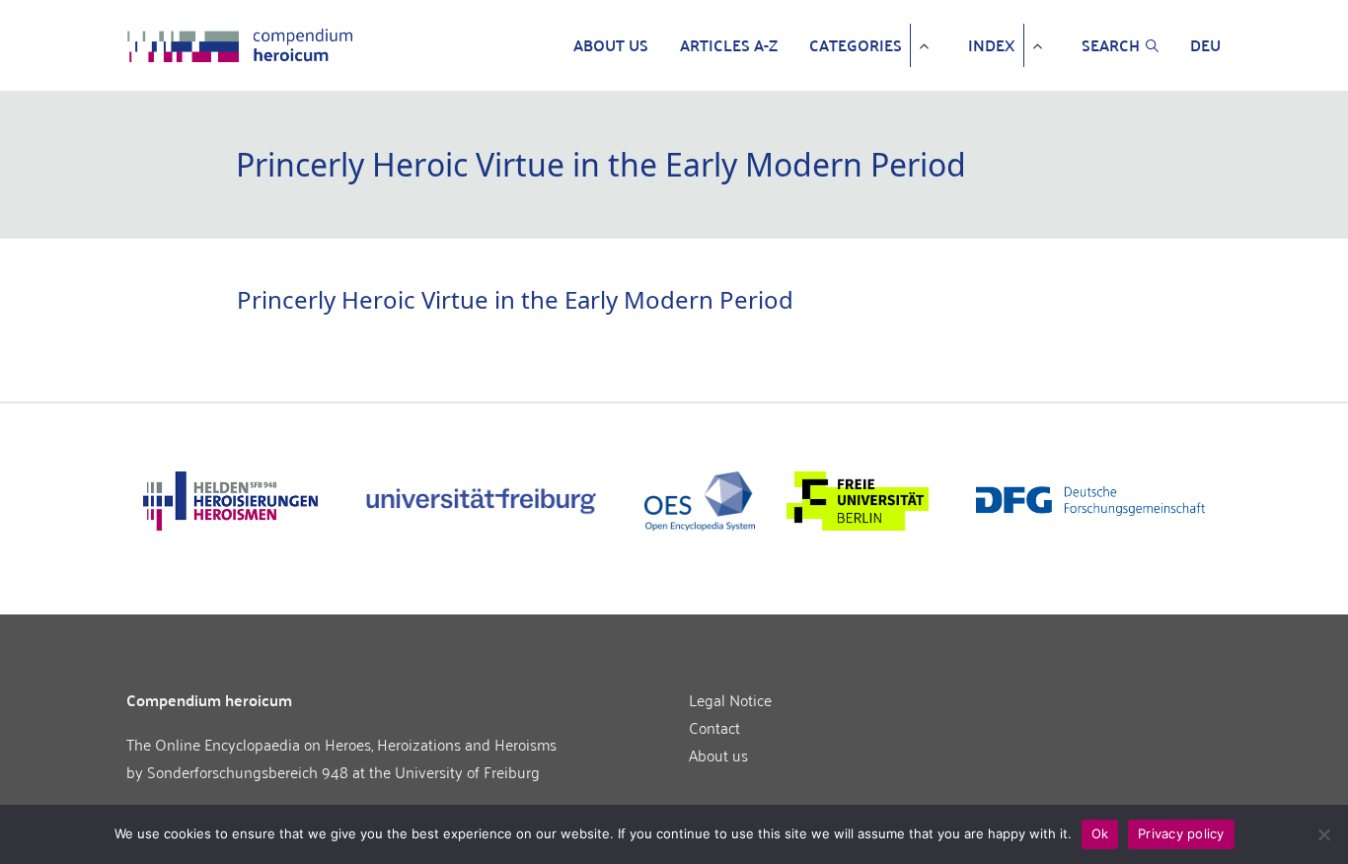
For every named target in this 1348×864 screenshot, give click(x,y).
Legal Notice (730, 699)
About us (610, 45)
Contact (714, 727)
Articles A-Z (729, 45)
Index (991, 45)
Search (1111, 45)
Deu (1205, 45)
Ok (1100, 833)
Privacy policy (1181, 833)
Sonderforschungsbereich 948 (247, 771)
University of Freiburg (467, 771)
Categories (855, 45)
